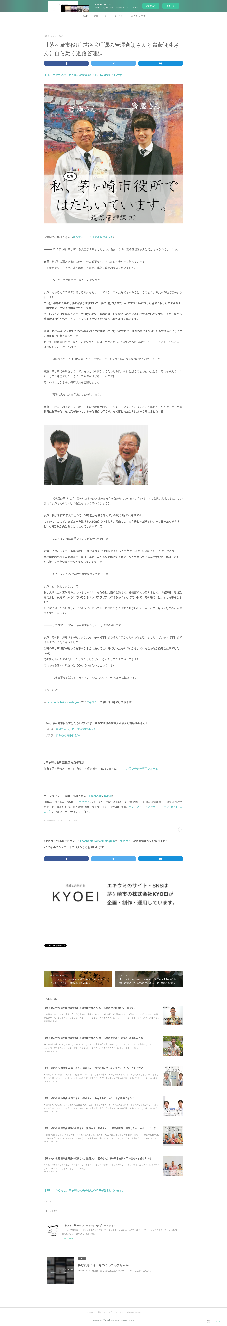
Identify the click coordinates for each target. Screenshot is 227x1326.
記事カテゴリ (100, 16)
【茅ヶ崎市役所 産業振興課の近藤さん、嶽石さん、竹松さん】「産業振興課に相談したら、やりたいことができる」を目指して (110, 1128)
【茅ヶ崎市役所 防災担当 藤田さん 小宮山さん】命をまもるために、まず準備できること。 (91, 1098)
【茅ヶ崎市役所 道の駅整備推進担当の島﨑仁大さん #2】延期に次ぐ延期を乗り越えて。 (90, 1007)
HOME (85, 16)
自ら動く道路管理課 (68, 735)
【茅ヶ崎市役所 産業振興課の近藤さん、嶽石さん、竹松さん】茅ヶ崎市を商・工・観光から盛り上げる (97, 1158)
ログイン (170, 5)
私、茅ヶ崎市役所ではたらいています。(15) (60, 820)
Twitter (64, 702)
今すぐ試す (150, 5)
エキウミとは (119, 16)
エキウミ (91, 702)
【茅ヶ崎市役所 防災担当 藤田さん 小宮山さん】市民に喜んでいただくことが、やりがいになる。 (95, 1068)
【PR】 (48, 75)
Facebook (52, 702)
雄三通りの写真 (138, 16)
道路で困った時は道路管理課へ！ (93, 237)
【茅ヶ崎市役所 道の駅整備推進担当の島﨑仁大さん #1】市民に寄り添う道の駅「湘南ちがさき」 (94, 1037)
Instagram (74, 702)
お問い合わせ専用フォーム (142, 768)
